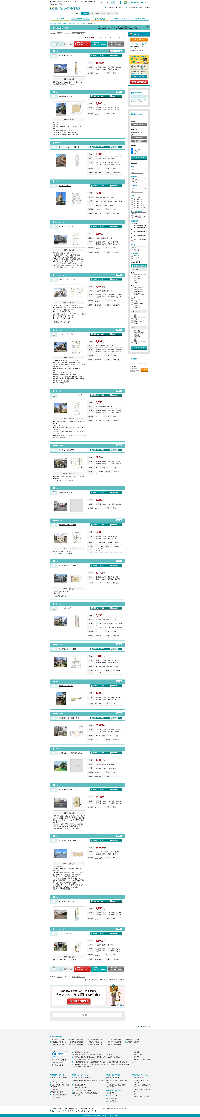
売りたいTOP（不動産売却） (82, 1078)
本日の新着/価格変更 (140, 225)
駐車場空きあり (138, 303)
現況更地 (136, 335)
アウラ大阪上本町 (65, 608)
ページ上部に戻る (144, 1026)
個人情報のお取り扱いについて (91, 1108)
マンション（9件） (139, 149)
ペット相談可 (138, 299)
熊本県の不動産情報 (132, 1039)
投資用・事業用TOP (113, 1078)
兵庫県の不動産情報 (95, 1044)
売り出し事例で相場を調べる (82, 1090)
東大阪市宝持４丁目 (66, 493)
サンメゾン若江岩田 (66, 334)
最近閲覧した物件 (137, 50)
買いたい (83, 24)
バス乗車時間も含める (140, 216)
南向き (140, 274)
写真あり (136, 255)
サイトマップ (92, 1111)
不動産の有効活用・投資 (142, 1096)
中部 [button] (91, 13)
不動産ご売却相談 (79, 1085)
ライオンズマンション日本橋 (69, 147)
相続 (135, 1094)
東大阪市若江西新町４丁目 (68, 789)
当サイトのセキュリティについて (62, 1111)
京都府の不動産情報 (95, 1039)
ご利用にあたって (57, 1108)
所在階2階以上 (138, 278)
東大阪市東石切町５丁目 (67, 565)
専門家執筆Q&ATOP (140, 1078)
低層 (138, 290)
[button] (59, 1054)
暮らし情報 (110, 1093)
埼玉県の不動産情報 (76, 1039)
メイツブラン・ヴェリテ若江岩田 (70, 395)
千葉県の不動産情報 (57, 1044)
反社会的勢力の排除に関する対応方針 (85, 1059)
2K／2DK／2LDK (139, 201)
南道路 (140, 317)
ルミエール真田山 (65, 186)
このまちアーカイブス (114, 1096)
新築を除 (136, 250)
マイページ (109, 7)
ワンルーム (137, 197)
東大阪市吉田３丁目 (66, 686)
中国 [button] (103, 13)
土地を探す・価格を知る (59, 1089)
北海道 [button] (115, 13)
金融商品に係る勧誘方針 (81, 1052)
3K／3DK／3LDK (139, 203)
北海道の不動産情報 (132, 1042)
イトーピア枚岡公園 (66, 226)
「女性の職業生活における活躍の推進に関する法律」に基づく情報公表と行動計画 (100, 1062)
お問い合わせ (131, 7)
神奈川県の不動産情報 (58, 1042)
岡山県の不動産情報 (114, 1039)
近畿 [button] (97, 13)
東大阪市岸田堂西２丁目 (67, 840)
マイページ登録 (135, 100)
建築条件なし (138, 331)
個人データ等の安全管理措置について (116, 1108)
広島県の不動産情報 (114, 1042)
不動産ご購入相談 (57, 1092)
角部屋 (136, 282)
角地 (135, 315)
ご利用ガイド (119, 7)
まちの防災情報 (112, 1101)
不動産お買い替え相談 (58, 1095)
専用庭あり (137, 305)
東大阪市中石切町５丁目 (67, 649)
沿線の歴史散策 (112, 1098)
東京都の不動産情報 (57, 1039)
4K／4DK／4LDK (139, 206)
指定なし (136, 223)
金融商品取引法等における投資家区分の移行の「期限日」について (95, 1054)
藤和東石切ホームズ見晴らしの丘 (70, 753)
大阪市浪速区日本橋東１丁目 (69, 718)
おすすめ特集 (55, 1097)
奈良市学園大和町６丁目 (67, 525)
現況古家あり (138, 337)
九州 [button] (109, 13)
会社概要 (147, 7)
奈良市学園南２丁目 (66, 96)
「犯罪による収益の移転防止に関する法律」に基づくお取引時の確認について (98, 1057)
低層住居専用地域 (139, 333)
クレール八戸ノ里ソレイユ (68, 279)
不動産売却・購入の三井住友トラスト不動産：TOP (64, 24)
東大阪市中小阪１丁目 (66, 901)
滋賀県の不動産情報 (76, 1044)
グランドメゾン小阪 (66, 933)
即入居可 (136, 301)
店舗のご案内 (138, 1054)
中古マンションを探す (58, 1082)
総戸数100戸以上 (139, 294)
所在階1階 (137, 276)
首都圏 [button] (85, 13)
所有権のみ (137, 307)
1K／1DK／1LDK (139, 199)
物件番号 (135, 366)
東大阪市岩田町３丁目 (66, 450)
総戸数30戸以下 (138, 292)
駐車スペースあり (139, 321)
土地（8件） (137, 153)
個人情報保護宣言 (72, 1108)
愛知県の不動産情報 (76, 1042)
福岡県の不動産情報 (114, 1044)
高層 (138, 287)
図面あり (136, 257)
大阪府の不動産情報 (95, 1042)
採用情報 (139, 7)
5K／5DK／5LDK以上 (140, 208)
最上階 (136, 280)
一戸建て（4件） (139, 151)
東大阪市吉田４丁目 (66, 55)
